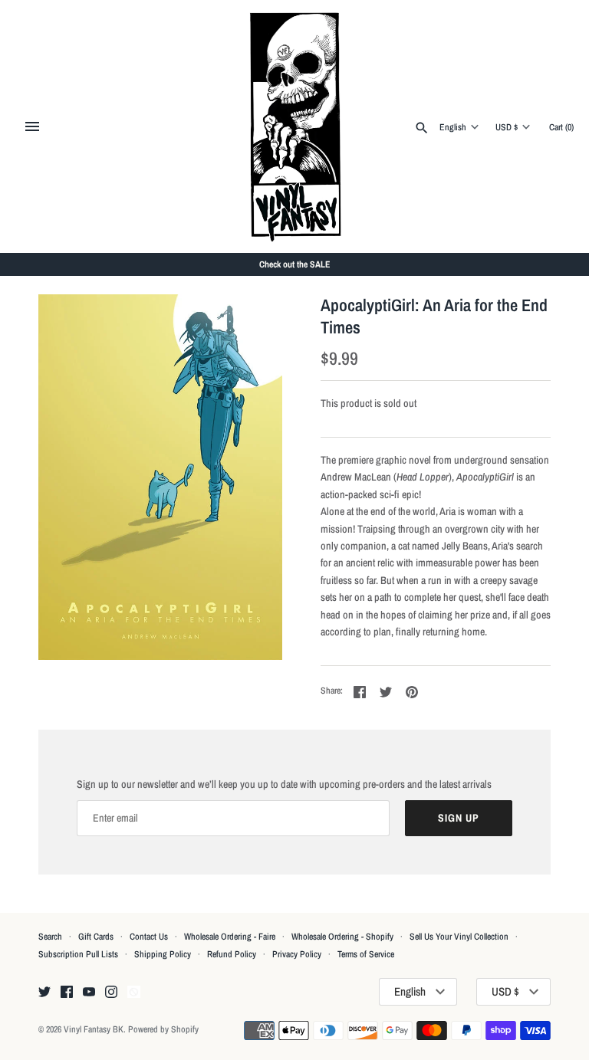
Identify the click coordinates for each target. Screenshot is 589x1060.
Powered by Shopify (163, 1029)
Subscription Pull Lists (78, 954)
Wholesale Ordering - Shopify (342, 936)
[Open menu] (32, 126)
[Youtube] (89, 992)
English (452, 127)
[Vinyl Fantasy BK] (295, 126)
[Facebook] (67, 992)
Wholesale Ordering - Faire (229, 936)
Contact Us (149, 936)
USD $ (506, 127)
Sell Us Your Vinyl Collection (459, 936)
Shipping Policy (162, 954)
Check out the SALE (295, 264)
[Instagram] (111, 992)
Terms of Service (365, 954)
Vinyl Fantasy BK (93, 1029)
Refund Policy (231, 954)
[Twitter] (44, 992)
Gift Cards (96, 936)
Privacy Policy (296, 954)
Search (50, 936)
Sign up (458, 818)
